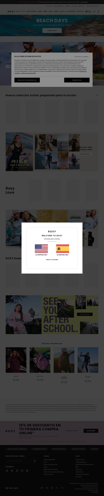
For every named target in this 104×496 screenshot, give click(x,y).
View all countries (52, 259)
